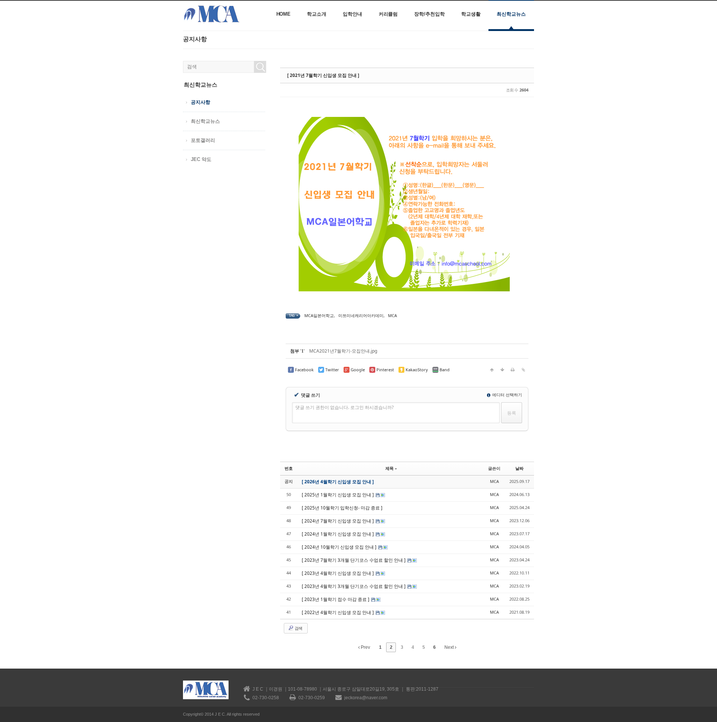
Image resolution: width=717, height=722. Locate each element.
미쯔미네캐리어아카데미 (361, 315)
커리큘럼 (388, 14)
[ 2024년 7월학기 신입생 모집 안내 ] (338, 521)
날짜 (519, 468)
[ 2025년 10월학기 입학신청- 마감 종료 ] (342, 508)
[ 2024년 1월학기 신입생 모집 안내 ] (338, 534)
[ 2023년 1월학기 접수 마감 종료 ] (336, 599)
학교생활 (471, 14)
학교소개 (316, 14)
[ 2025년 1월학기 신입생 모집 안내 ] (338, 495)
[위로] (492, 370)
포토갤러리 (203, 140)
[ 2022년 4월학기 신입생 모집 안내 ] (338, 612)
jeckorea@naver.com (365, 697)
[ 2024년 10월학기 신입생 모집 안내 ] (340, 547)
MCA (392, 315)
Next (449, 647)
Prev (365, 647)
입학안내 (352, 14)
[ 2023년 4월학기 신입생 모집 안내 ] (338, 573)
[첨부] (523, 370)
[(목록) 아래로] (502, 370)
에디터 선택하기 (506, 394)
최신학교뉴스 (511, 14)
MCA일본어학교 (319, 315)
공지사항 (200, 102)
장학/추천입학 (429, 14)
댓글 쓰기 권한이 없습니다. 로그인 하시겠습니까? (344, 407)
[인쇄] (513, 370)
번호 (289, 468)
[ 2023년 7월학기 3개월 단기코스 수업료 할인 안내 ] (354, 560)
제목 (389, 468)
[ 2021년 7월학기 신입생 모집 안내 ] (323, 75)
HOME (283, 14)
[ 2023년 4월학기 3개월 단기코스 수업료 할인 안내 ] (354, 586)
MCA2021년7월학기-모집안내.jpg (343, 351)
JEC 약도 (201, 159)
